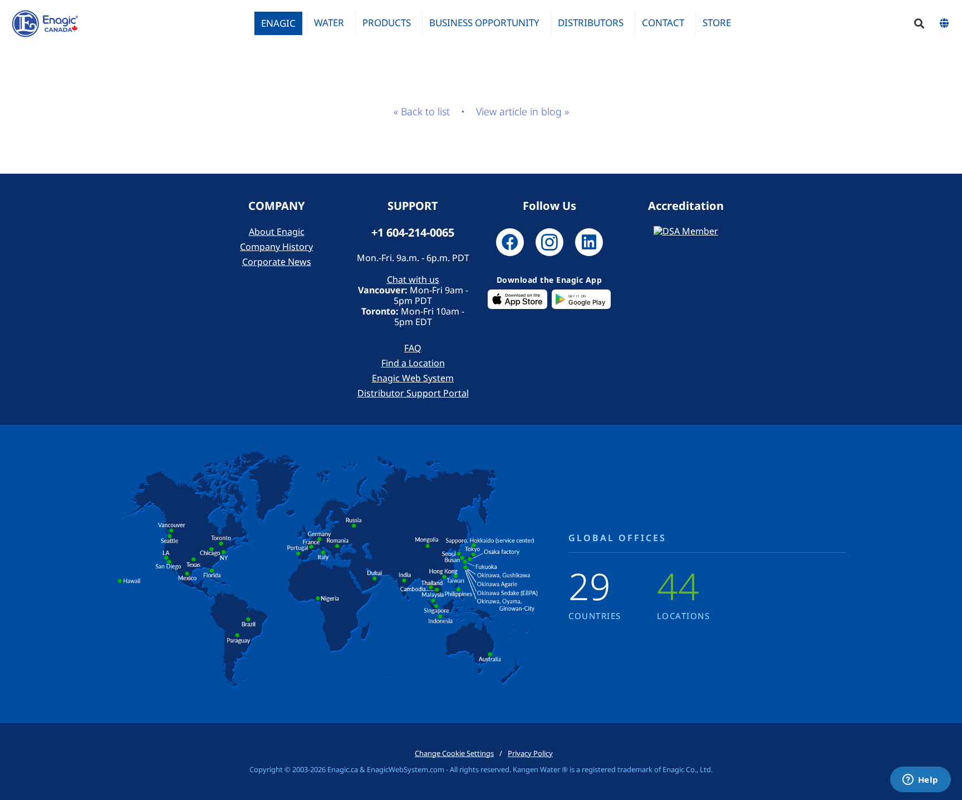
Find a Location (413, 363)
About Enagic (277, 231)
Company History (276, 247)
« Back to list (422, 111)
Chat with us (413, 279)
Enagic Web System (413, 378)
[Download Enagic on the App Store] (517, 299)
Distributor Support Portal (413, 393)
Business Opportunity (484, 22)
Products (386, 22)
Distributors (591, 22)
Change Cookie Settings (454, 753)
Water (329, 22)
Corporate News (276, 262)
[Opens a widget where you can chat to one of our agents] (920, 780)
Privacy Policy (530, 753)
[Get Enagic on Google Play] (581, 299)
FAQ (412, 348)
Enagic (278, 23)
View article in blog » (522, 111)
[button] (919, 24)
